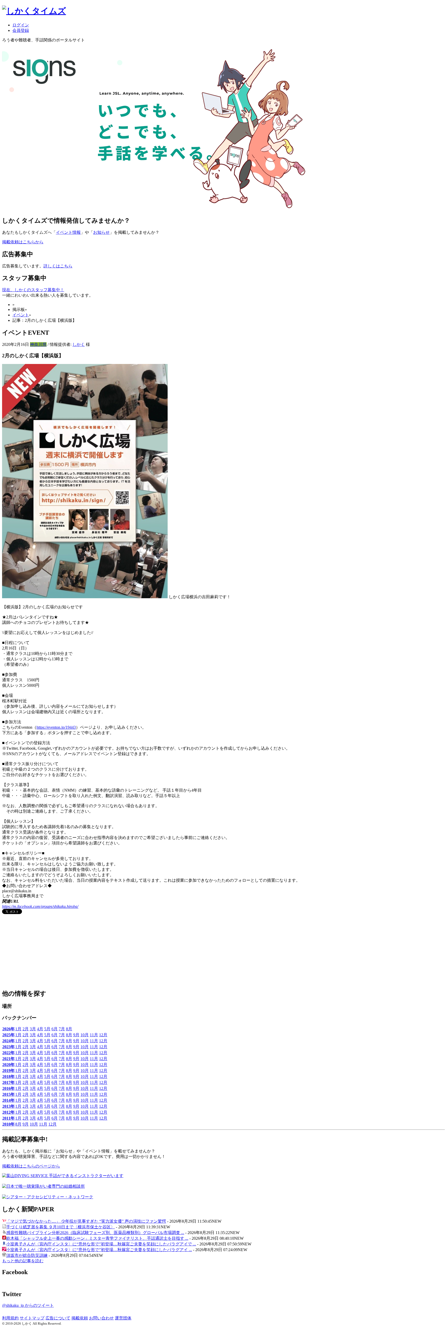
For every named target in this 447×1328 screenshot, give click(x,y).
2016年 (8, 1088)
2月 (26, 1029)
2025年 (8, 1035)
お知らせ (101, 232)
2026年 (8, 1029)
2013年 (8, 1106)
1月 (18, 1029)
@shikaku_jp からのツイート (28, 1305)
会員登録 (20, 30)
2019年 (8, 1070)
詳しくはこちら (57, 266)
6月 (54, 1029)
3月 (33, 1029)
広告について (58, 1318)
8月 (69, 1029)
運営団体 (123, 1318)
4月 (40, 1029)
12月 (103, 1035)
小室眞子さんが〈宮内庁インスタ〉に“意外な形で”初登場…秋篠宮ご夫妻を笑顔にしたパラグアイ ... (99, 1249)
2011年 (8, 1118)
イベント (20, 315)
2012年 (8, 1112)
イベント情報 (68, 232)
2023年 (8, 1047)
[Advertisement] (41, 952)
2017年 (8, 1082)
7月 (62, 1029)
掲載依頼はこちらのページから (31, 1166)
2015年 (8, 1094)
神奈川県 (38, 344)
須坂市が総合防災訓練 (27, 1255)
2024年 (8, 1041)
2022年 (8, 1052)
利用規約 (10, 1318)
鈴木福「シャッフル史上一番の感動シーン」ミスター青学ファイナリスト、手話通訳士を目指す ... (97, 1238)
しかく (78, 344)
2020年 (8, 1064)
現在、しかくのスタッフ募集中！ (33, 290)
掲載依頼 (79, 1318)
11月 (94, 1035)
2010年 (8, 1124)
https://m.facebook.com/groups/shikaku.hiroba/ (40, 906)
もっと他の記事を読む (22, 1261)
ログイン (20, 25)
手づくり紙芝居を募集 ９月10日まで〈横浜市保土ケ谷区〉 (60, 1227)
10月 (84, 1035)
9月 (76, 1035)
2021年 (8, 1058)
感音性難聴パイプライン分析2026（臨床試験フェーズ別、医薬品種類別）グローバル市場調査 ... (95, 1232)
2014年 (8, 1100)
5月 (47, 1029)
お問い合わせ (101, 1318)
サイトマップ (32, 1318)
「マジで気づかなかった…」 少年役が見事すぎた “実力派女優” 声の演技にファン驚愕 (86, 1221)
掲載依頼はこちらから (22, 242)
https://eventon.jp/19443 (56, 727)
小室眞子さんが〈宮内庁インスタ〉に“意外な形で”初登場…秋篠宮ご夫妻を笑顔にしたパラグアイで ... (101, 1244)
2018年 (8, 1076)
